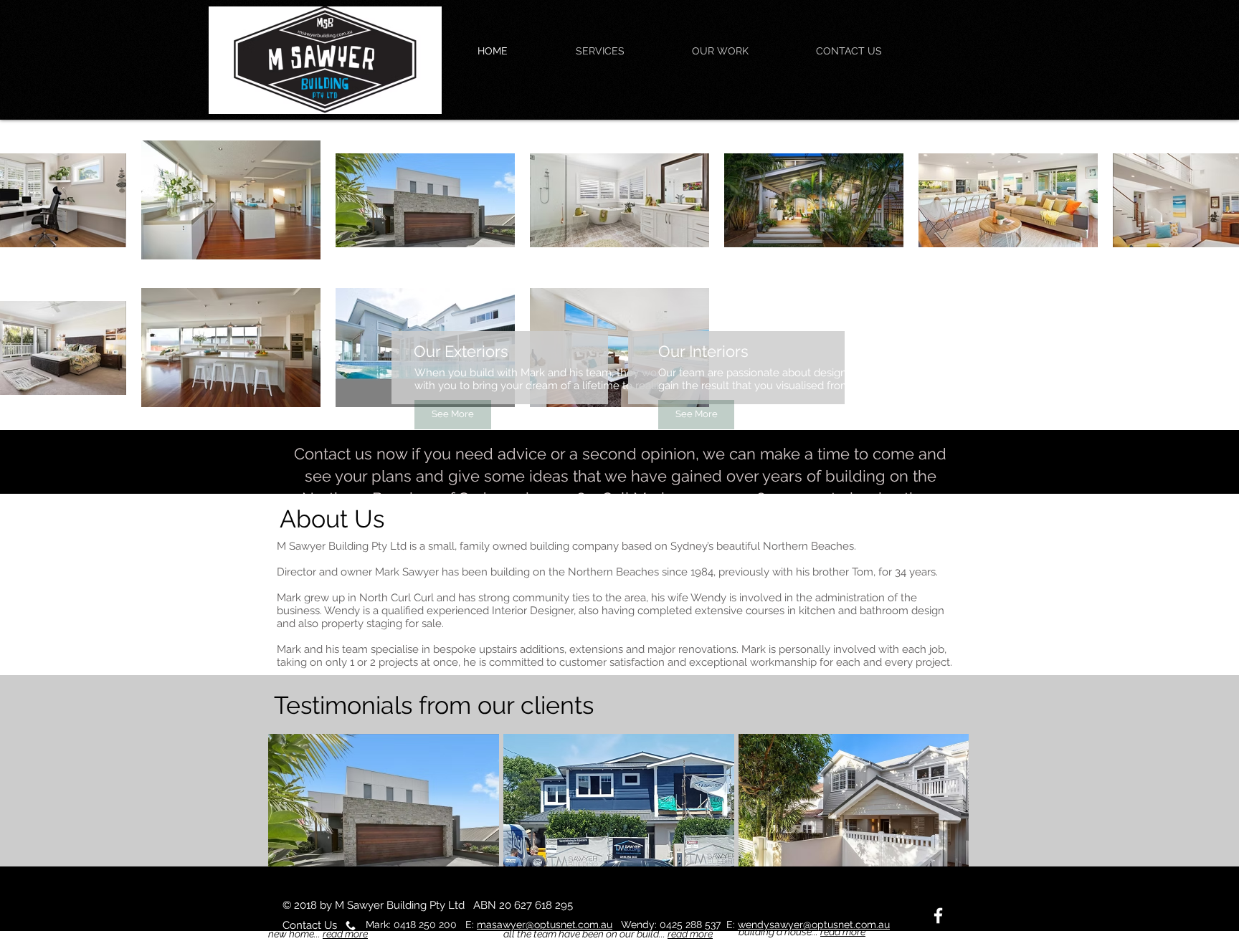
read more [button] (345, 934)
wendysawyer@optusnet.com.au (814, 924)
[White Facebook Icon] (938, 915)
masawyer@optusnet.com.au (544, 924)
